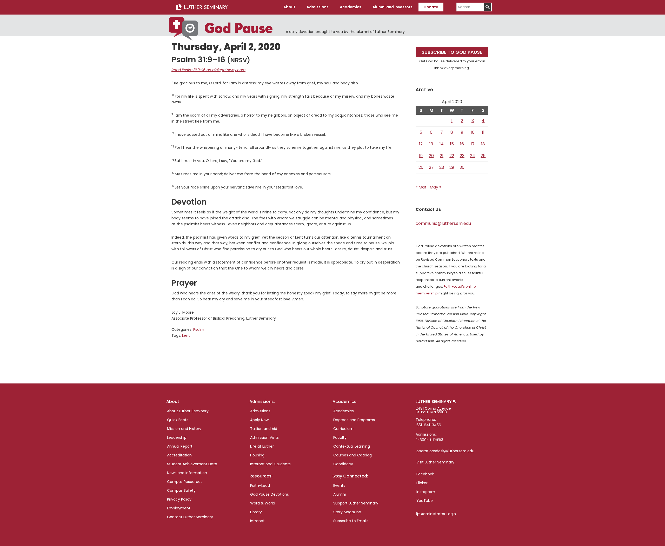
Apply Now (259, 419)
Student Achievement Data (192, 464)
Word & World (262, 503)
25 (483, 156)
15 (452, 144)
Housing (257, 455)
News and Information (187, 472)
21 (441, 156)
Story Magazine (347, 512)
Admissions (260, 411)
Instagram (425, 491)
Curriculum (343, 428)
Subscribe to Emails (350, 520)
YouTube (424, 500)
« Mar (421, 187)
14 (442, 144)
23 (462, 156)
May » (435, 187)
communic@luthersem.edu (443, 223)
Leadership (177, 437)
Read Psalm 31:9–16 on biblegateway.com (208, 69)
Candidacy (343, 464)
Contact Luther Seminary (190, 517)
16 (462, 144)
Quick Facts (177, 419)
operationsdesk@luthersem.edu (445, 451)
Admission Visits (264, 437)
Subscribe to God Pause (452, 52)
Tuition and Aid (263, 428)
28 (441, 167)
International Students (270, 464)
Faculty (340, 437)
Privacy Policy (179, 499)
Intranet (257, 520)
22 (451, 156)
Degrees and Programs (354, 419)
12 (421, 144)
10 (473, 132)
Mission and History (184, 428)
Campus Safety (181, 490)
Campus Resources (184, 481)
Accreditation (179, 455)
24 (472, 156)
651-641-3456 (428, 425)
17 (473, 144)
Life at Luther (262, 446)
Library (256, 512)
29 (451, 167)
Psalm (198, 329)
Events (339, 485)
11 (483, 132)
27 (431, 167)
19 (421, 156)
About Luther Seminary (188, 411)
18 (483, 144)
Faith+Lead (260, 485)
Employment (178, 508)
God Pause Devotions (269, 494)
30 (462, 167)
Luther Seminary (201, 7)
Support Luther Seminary (355, 503)
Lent (186, 335)
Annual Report (179, 446)
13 (431, 144)
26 (420, 167)
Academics (343, 411)
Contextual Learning (351, 446)
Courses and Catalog (352, 455)
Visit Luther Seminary (435, 462)
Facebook (425, 474)
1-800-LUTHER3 (429, 439)
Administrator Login (438, 513)
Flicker (422, 483)
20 (431, 156)
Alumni (339, 494)
